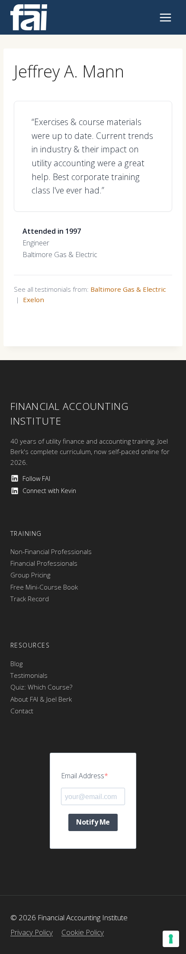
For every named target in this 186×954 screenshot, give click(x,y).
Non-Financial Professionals (51, 551)
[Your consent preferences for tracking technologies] (171, 939)
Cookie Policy (82, 932)
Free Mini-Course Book (44, 587)
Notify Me (93, 822)
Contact (21, 710)
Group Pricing (30, 574)
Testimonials (29, 675)
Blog (16, 663)
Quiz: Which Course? (41, 687)
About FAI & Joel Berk (41, 699)
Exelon (33, 299)
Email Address (82, 775)
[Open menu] (165, 17)
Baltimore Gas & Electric (128, 289)
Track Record (29, 598)
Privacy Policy (31, 932)
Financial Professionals (43, 563)
